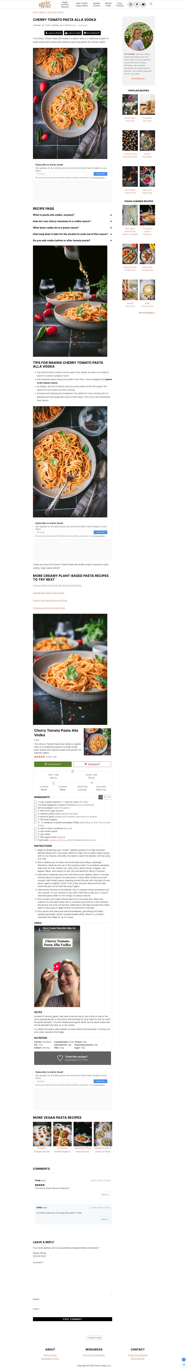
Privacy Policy (50, 1355)
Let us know (70, 1059)
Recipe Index (108, 4)
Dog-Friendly (120, 4)
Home (35, 12)
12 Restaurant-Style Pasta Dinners (49, 608)
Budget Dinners (96, 4)
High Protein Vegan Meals (82, 4)
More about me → (139, 78)
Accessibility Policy (50, 1358)
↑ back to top (94, 1337)
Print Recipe (91, 33)
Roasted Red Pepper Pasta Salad (48, 593)
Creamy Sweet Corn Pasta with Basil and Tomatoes (57, 585)
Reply (105, 1195)
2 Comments (82, 25)
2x (105, 797)
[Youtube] (143, 4)
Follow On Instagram (138, 1355)
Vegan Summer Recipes (65, 4)
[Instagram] (130, 4)
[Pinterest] (137, 4)
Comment (38, 1262)
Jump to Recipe (55, 33)
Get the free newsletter (94, 1355)
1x (101, 797)
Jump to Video (74, 33)
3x (109, 797)
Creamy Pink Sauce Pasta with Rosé (50, 600)
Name (36, 1299)
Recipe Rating (39, 1253)
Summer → (150, 313)
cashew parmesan (57, 840)
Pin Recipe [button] (92, 764)
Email (36, 1309)
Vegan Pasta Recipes (55, 12)
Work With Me (137, 1358)
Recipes (42, 12)
